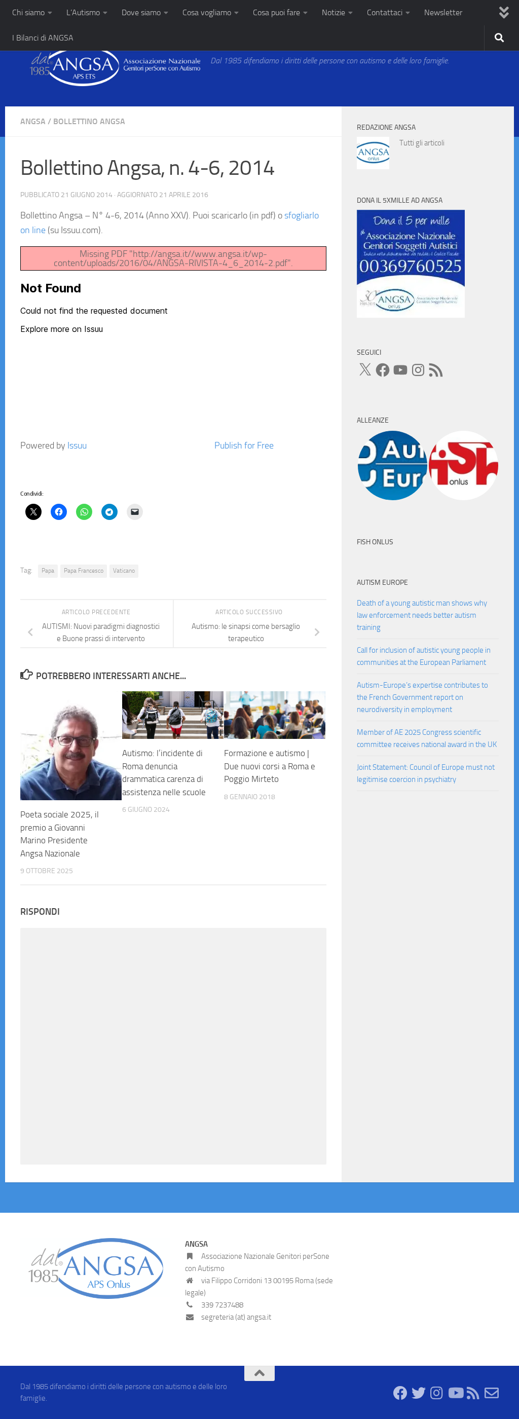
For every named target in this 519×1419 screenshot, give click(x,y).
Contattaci (384, 12)
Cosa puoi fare (276, 12)
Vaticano (124, 570)
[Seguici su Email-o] (492, 1393)
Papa (48, 570)
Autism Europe (382, 582)
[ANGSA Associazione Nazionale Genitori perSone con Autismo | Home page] (110, 66)
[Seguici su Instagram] (437, 1393)
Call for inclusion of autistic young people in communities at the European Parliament (424, 656)
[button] (392, 465)
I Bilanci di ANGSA (42, 38)
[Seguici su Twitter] (419, 1393)
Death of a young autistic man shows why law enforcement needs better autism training (422, 615)
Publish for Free (244, 445)
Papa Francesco (83, 570)
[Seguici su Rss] (473, 1393)
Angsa (33, 121)
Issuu (77, 445)
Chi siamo (28, 12)
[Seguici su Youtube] (455, 1393)
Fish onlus (375, 542)
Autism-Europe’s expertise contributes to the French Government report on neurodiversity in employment (422, 697)
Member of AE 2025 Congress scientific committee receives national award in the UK (427, 738)
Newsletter (443, 12)
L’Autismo (83, 12)
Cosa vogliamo (206, 12)
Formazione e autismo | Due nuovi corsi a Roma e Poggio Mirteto (269, 766)
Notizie (333, 12)
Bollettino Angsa (89, 121)
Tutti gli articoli (421, 142)
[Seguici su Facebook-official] (400, 1393)
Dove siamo (141, 12)
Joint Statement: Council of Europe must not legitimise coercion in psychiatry (426, 773)
